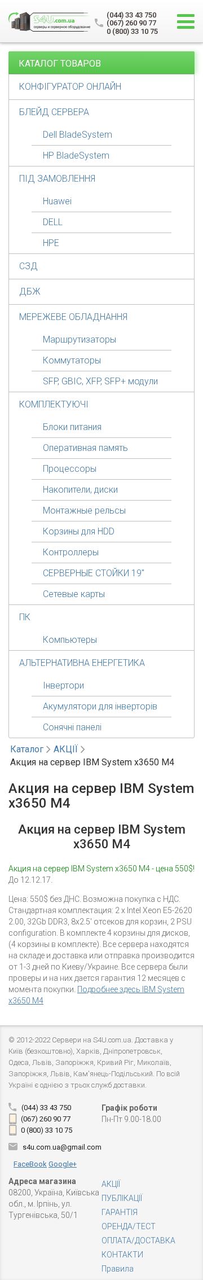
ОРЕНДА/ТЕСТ (129, 1226)
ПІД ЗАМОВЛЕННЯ (57, 178)
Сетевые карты (74, 594)
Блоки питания (72, 427)
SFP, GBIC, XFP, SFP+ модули (100, 381)
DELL (53, 222)
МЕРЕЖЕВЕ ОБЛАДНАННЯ (73, 317)
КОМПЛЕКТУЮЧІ (54, 404)
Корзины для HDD (78, 531)
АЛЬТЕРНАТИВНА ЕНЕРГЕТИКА (82, 662)
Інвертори (63, 685)
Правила (118, 1268)
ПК (24, 617)
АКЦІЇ (66, 749)
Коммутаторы (72, 360)
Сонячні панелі (72, 727)
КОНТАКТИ (122, 1254)
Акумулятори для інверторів (100, 706)
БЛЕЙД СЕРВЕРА (54, 112)
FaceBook (30, 1164)
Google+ (62, 1164)
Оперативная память (85, 447)
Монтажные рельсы (84, 510)
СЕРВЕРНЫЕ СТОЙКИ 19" (93, 573)
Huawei (57, 201)
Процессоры (69, 468)
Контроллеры (71, 552)
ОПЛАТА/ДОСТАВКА (138, 1240)
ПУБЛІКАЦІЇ (122, 1198)
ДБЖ (30, 291)
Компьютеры (70, 639)
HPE (51, 243)
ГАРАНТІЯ (120, 1212)
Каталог (26, 749)
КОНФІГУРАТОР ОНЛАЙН (70, 86)
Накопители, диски (80, 489)
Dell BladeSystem (77, 134)
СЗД (28, 266)
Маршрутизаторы (79, 339)
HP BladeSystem (76, 155)
